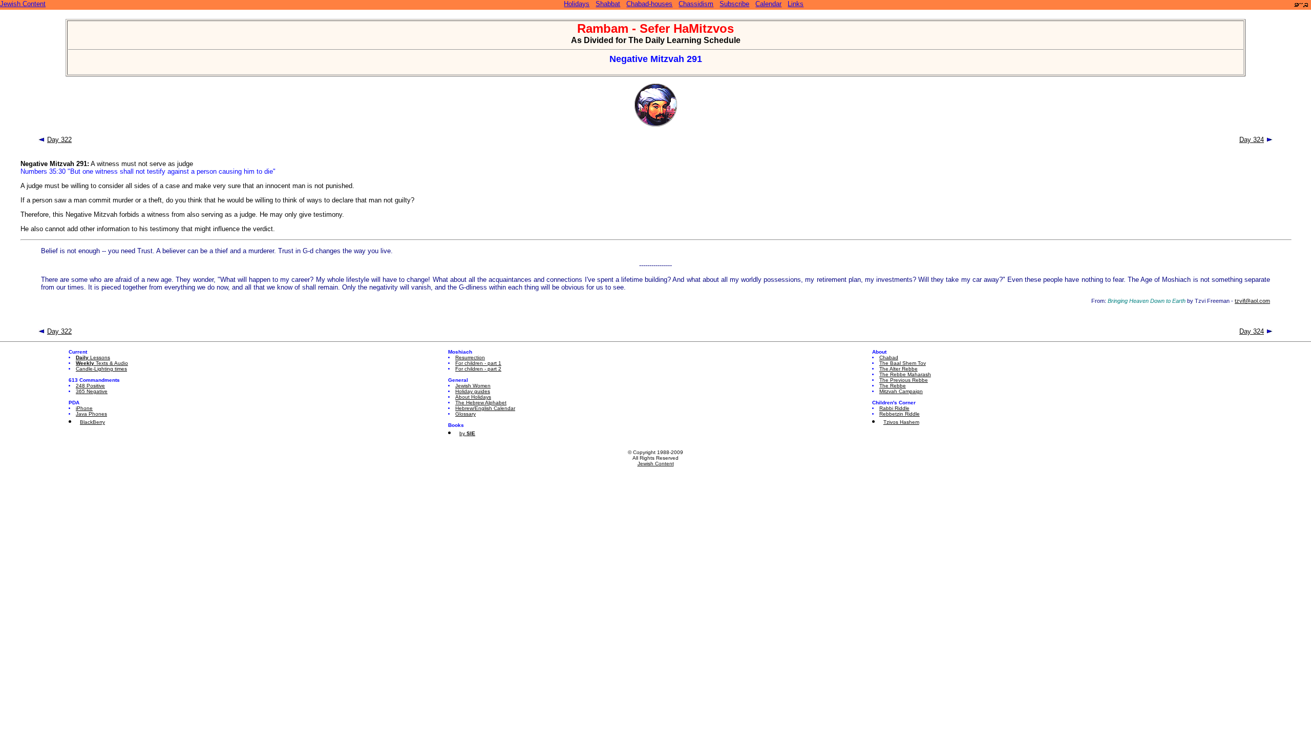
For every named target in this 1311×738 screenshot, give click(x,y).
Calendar (768, 4)
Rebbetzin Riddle (899, 414)
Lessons (93, 357)
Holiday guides (472, 391)
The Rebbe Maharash (905, 374)
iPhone (84, 408)
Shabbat (608, 4)
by (467, 433)
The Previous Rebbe (903, 380)
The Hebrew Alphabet (480, 402)
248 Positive (90, 385)
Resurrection (470, 357)
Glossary (465, 414)
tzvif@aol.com (1252, 301)
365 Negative (92, 391)
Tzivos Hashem (901, 422)
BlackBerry (92, 422)
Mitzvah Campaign (901, 391)
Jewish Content (23, 4)
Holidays (576, 4)
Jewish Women (473, 385)
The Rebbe (892, 385)
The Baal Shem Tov (902, 363)
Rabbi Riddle (894, 408)
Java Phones (91, 414)
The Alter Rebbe (898, 369)
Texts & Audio (102, 363)
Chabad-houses (649, 4)
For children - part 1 (478, 363)
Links (795, 4)
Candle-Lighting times (101, 369)
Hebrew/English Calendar (485, 408)
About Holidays (473, 397)
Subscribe (734, 4)
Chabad (888, 357)
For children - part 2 (478, 369)
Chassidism (696, 4)
